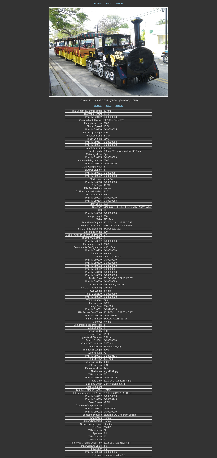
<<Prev (98, 3)
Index (108, 3)
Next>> (119, 3)
